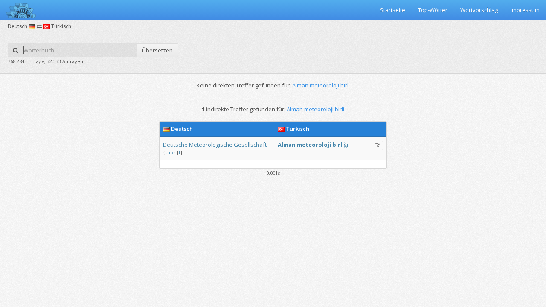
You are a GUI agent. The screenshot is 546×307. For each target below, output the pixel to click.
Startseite (392, 10)
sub (169, 152)
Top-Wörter (432, 10)
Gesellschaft (250, 144)
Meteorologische (210, 144)
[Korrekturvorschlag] (377, 145)
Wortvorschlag (479, 10)
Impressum (525, 10)
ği (346, 144)
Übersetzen (157, 50)
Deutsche (175, 144)
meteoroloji (314, 144)
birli (338, 144)
